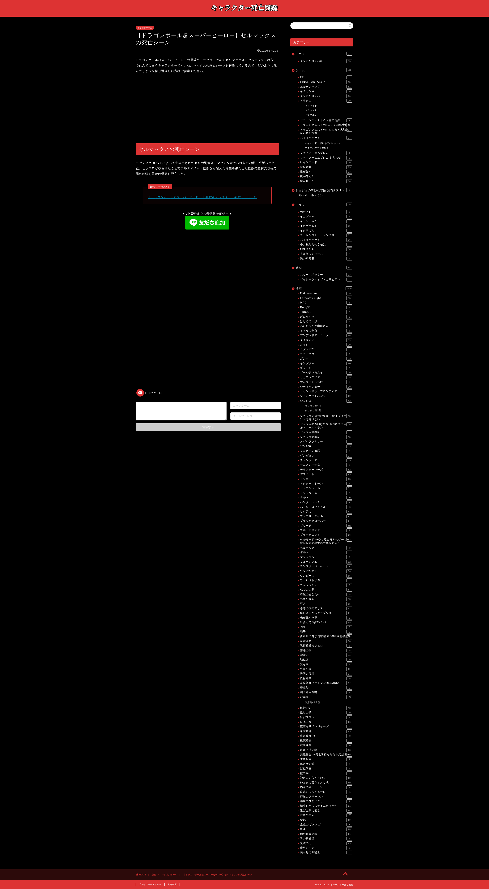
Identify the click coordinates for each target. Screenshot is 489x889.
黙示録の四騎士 (325, 852)
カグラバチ (325, 349)
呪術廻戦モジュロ (325, 645)
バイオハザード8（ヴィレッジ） (323, 143)
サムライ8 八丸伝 (325, 381)
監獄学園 (325, 768)
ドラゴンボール (145, 28)
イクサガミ (325, 230)
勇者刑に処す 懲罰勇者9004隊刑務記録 (325, 636)
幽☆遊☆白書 (325, 692)
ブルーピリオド (325, 530)
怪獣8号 (325, 707)
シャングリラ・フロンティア (325, 391)
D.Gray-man (325, 293)
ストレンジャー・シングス (325, 235)
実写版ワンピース (325, 253)
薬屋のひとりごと (325, 801)
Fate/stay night (325, 298)
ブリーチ (325, 525)
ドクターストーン (325, 483)
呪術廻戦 (325, 641)
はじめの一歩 (325, 321)
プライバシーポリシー (150, 884)
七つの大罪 (325, 589)
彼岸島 (325, 697)
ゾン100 (325, 446)
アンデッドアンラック (325, 335)
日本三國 (325, 721)
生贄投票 (325, 759)
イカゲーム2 (325, 221)
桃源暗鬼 (325, 740)
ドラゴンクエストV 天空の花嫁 (325, 120)
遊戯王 (325, 819)
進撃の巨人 (325, 815)
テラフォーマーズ (325, 469)
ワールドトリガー (325, 580)
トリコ (325, 479)
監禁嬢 (325, 773)
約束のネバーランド (325, 787)
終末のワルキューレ (325, 791)
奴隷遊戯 (325, 678)
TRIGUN (325, 312)
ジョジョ (325, 400)
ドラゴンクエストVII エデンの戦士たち (325, 124)
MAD (325, 302)
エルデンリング (325, 86)
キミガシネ (325, 91)
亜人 (325, 603)
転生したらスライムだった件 (325, 805)
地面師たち (325, 249)
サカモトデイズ (325, 377)
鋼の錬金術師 (325, 833)
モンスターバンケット (325, 566)
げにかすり (325, 316)
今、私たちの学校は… (325, 244)
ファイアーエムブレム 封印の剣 (325, 157)
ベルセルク (325, 547)
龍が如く (325, 171)
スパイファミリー (325, 441)
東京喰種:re (325, 735)
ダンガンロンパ (325, 96)
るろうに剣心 (325, 330)
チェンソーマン (325, 460)
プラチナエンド (325, 534)
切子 (325, 631)
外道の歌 (325, 669)
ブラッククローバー (325, 520)
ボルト (325, 552)
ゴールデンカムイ (325, 372)
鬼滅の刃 (325, 843)
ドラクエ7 (310, 110)
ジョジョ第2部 (313, 410)
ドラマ (323, 204)
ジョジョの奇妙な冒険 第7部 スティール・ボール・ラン (323, 193)
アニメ (323, 54)
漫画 (323, 288)
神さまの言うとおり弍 (325, 782)
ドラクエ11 (311, 106)
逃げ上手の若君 (325, 810)
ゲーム (323, 70)
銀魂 (325, 829)
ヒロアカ (325, 511)
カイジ (325, 344)
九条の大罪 (325, 599)
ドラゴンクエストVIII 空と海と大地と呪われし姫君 (325, 131)
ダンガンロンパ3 (325, 61)
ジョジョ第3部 (325, 432)
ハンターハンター (325, 502)
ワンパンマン (325, 571)
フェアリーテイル (325, 516)
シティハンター (325, 386)
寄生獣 (325, 687)
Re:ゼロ (325, 307)
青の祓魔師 (325, 838)
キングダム (325, 363)
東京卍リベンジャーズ (325, 726)
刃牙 (325, 627)
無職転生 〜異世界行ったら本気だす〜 (325, 754)
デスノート (325, 474)
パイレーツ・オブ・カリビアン (325, 279)
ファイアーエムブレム (325, 153)
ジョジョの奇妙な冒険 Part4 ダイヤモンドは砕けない (325, 417)
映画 (323, 267)
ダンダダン (325, 455)
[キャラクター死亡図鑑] (244, 12)
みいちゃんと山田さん (325, 325)
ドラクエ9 (310, 115)
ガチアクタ (325, 354)
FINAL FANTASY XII (325, 81)
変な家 (325, 664)
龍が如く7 (325, 181)
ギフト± (325, 368)
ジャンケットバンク (325, 395)
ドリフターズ (325, 493)
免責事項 (172, 884)
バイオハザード (325, 137)
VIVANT (325, 211)
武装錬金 (325, 745)
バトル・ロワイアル (325, 506)
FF (325, 77)
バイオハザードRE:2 (316, 147)
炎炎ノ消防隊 (325, 750)
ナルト (325, 497)
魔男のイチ (325, 847)
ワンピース (325, 575)
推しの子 (325, 712)
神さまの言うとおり (325, 777)
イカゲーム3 (325, 225)
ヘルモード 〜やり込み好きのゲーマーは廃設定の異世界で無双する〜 (325, 541)
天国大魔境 (325, 673)
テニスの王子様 (325, 464)
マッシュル (325, 557)
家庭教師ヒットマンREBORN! (325, 682)
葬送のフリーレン (325, 796)
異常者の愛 (325, 763)
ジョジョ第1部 (313, 406)
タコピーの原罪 (325, 450)
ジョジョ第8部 (325, 437)
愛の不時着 (325, 258)
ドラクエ (325, 100)
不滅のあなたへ (325, 594)
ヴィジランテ (325, 585)
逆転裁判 (325, 167)
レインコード (325, 162)
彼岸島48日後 (312, 702)
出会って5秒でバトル (325, 622)
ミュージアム (325, 561)
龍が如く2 (325, 176)
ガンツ (325, 358)
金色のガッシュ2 (325, 824)
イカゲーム (325, 216)
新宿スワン (325, 717)
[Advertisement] (207, 108)
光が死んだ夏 (325, 617)
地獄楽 (325, 659)
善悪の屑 (325, 650)
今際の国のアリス (325, 608)
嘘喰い (325, 655)
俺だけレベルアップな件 (325, 613)
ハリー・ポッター (325, 274)
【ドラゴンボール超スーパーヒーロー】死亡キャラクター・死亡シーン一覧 (202, 197)
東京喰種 (325, 731)
